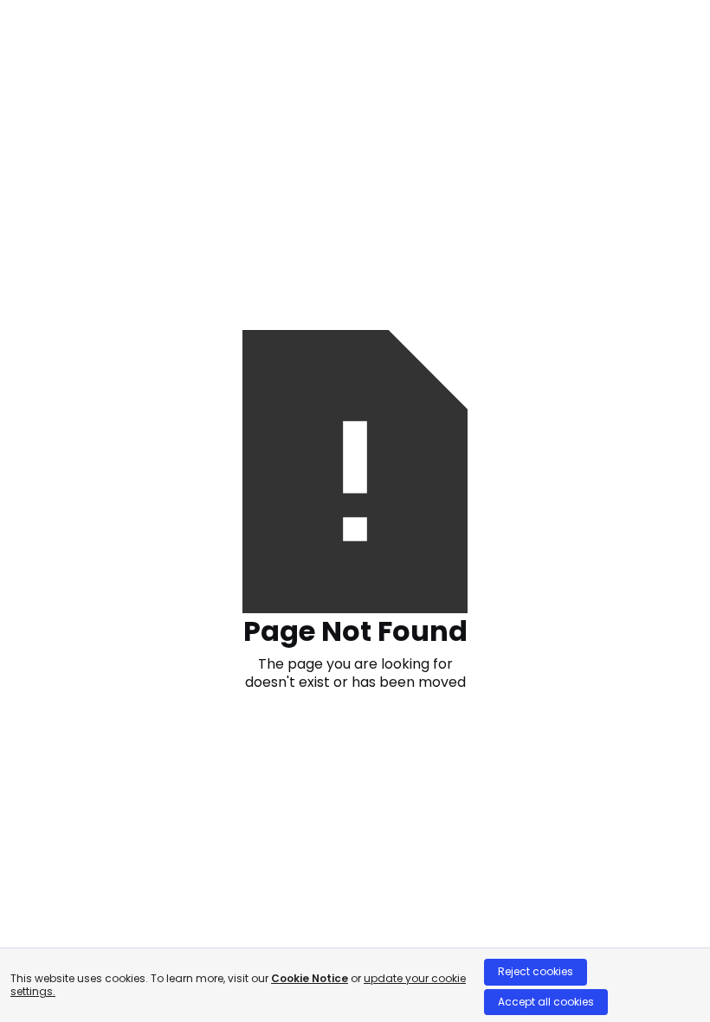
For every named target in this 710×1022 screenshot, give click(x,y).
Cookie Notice (309, 978)
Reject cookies (535, 971)
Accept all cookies (546, 1001)
